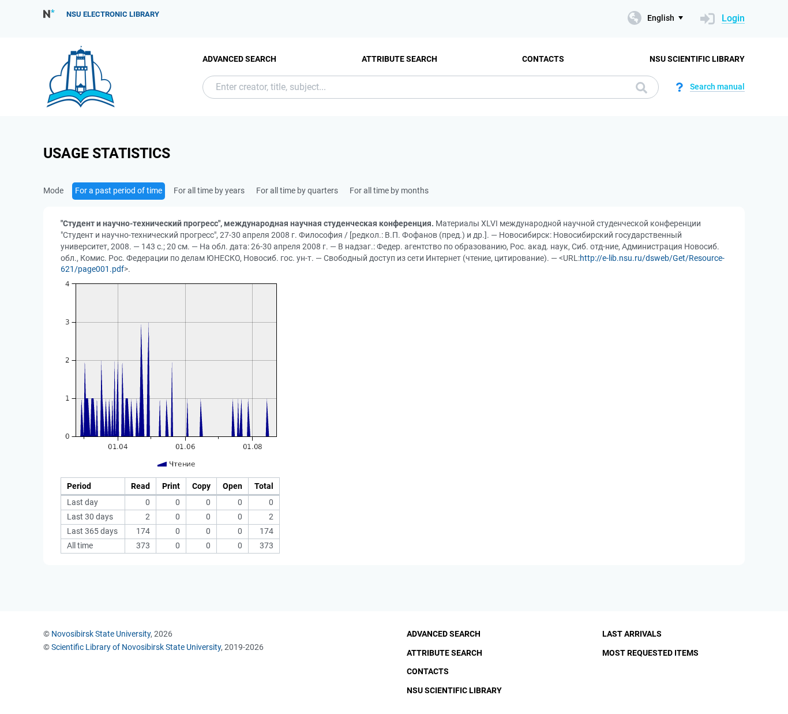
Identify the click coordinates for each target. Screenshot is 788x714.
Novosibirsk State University (101, 633)
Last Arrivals (632, 633)
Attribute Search (399, 58)
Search (638, 87)
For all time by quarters (297, 190)
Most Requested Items (650, 652)
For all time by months (389, 190)
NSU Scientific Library (697, 58)
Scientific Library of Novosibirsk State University (136, 647)
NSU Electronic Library (112, 14)
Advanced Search (239, 58)
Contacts (543, 58)
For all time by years (209, 190)
